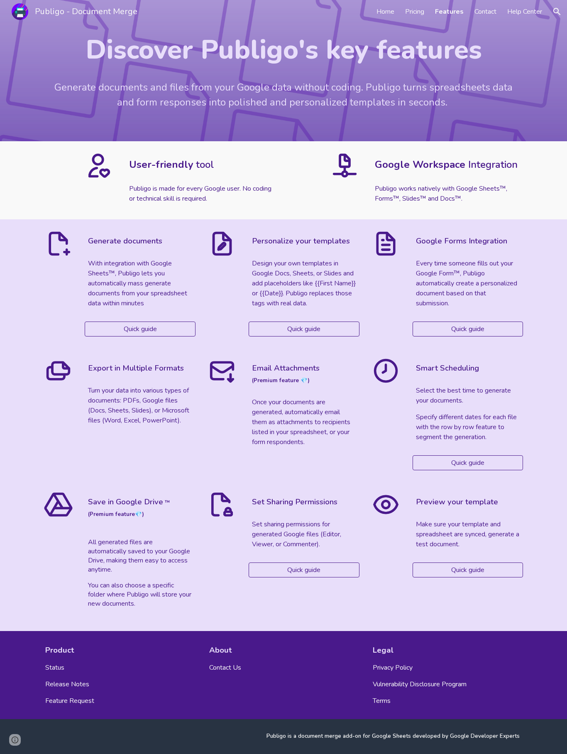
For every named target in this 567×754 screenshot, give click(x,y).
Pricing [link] (414, 11)
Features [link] (449, 11)
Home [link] (385, 11)
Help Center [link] (524, 11)
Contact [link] (485, 11)
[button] (557, 12)
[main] (283, 50)
